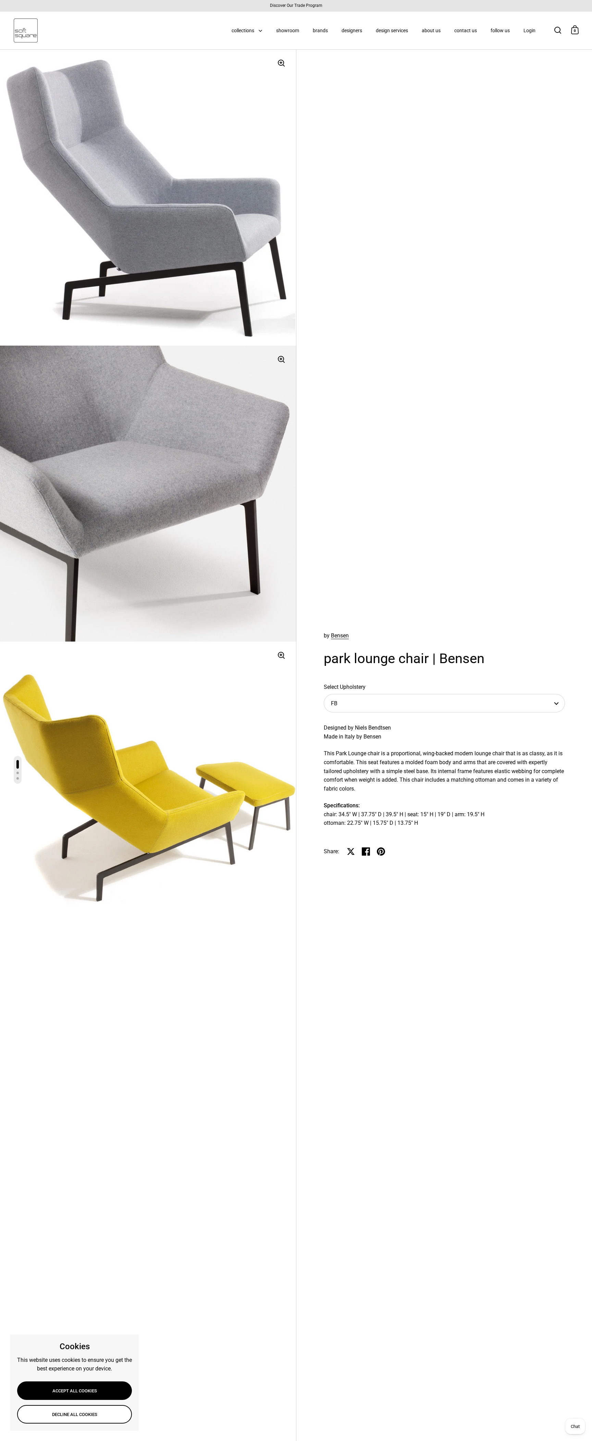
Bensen (340, 635)
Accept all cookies (74, 1390)
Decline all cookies (74, 1414)
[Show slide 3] (17, 778)
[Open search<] (558, 30)
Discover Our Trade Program (296, 5)
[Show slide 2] (17, 773)
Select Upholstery (345, 687)
